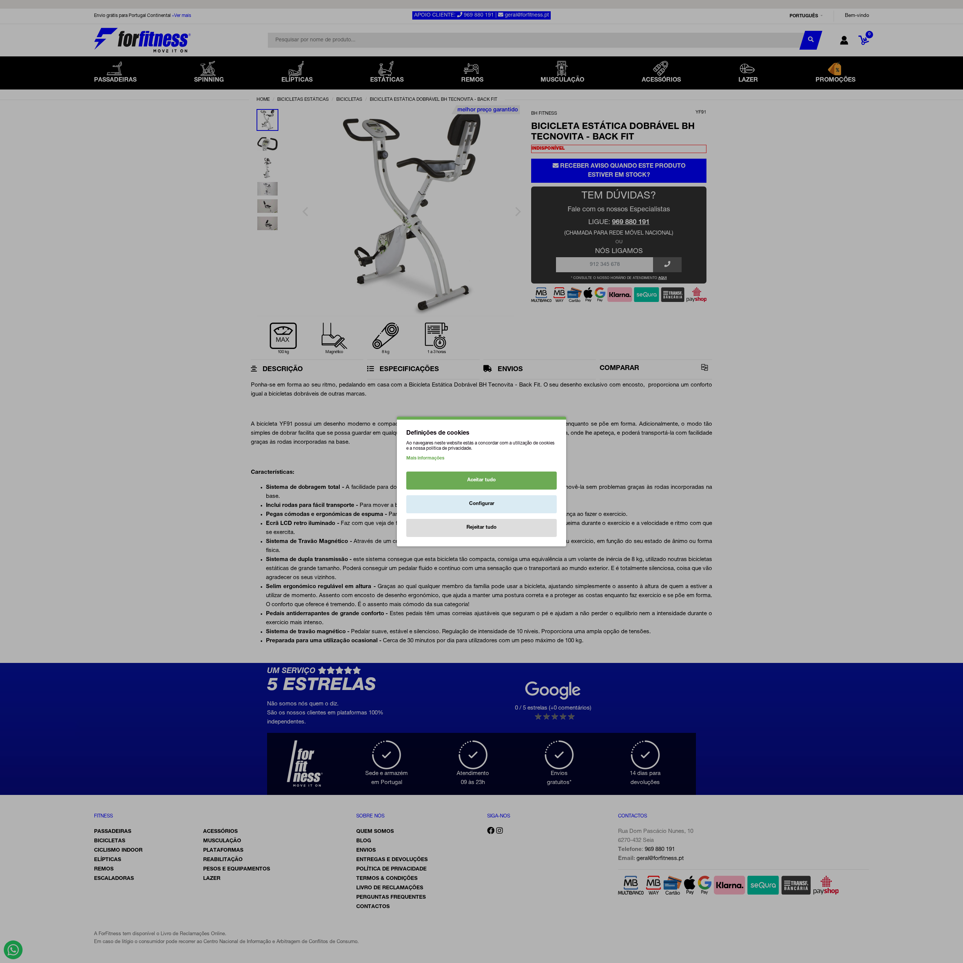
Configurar (481, 504)
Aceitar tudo (481, 480)
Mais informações (425, 458)
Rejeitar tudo (481, 527)
